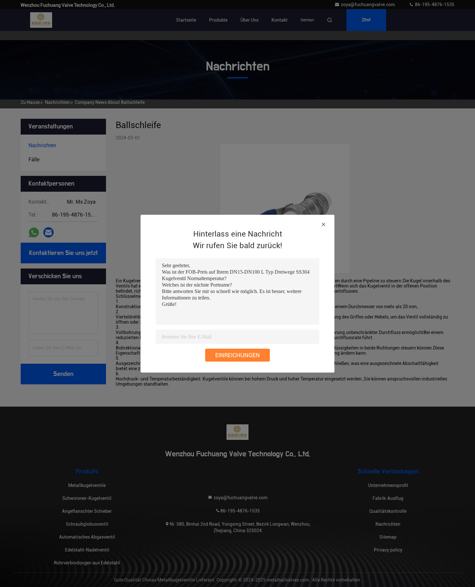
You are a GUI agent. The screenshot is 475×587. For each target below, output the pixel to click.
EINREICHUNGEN (237, 354)
